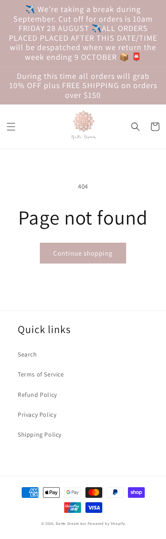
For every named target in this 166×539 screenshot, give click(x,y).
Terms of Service (41, 374)
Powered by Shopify (106, 523)
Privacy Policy (37, 415)
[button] (11, 126)
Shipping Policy (40, 434)
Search (27, 354)
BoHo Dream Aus (72, 523)
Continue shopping (83, 253)
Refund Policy (37, 395)
